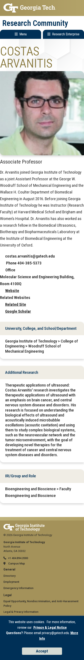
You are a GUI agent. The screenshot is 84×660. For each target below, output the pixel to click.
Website (12, 290)
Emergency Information (18, 588)
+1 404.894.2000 (18, 558)
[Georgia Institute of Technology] (42, 8)
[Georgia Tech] (24, 526)
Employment (11, 581)
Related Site (15, 304)
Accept (42, 651)
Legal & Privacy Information (20, 611)
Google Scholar (18, 311)
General (9, 569)
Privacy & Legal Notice (50, 627)
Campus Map (16, 563)
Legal (7, 595)
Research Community (35, 23)
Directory (9, 575)
